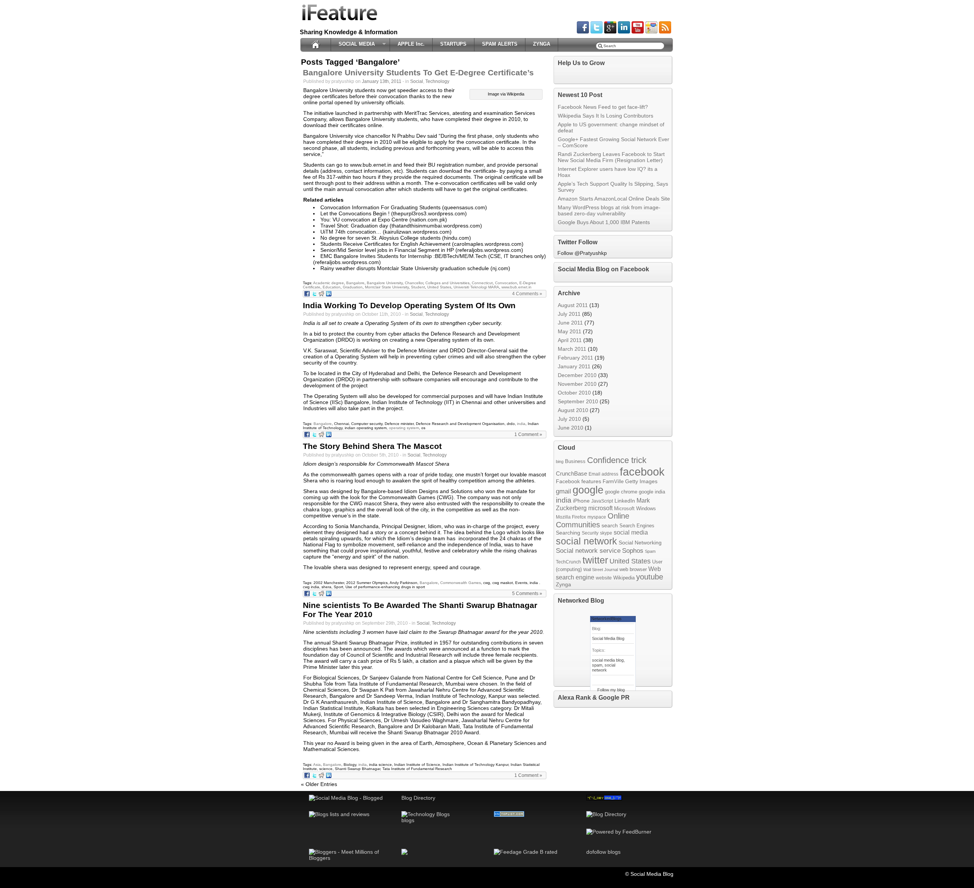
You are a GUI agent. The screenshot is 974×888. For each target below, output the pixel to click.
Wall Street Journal (600, 569)
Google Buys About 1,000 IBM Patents (604, 222)
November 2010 (577, 384)
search (610, 525)
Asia (317, 764)
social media (631, 532)
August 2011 (573, 305)
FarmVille (613, 481)
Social (416, 81)
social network (586, 541)
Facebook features (578, 481)
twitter (595, 560)
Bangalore (355, 283)
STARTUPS (453, 44)
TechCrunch (568, 561)
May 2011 (569, 331)
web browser (633, 569)
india (521, 424)
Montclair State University (387, 287)
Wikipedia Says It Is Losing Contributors (605, 116)
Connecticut (482, 283)
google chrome (621, 492)
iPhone (581, 501)
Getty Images (641, 481)
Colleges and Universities (447, 283)
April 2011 (570, 340)
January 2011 (574, 366)
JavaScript (602, 500)
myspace (596, 516)
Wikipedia (624, 578)
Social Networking (640, 542)
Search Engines (636, 525)
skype (606, 533)
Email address (603, 473)
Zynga (563, 584)
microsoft (600, 507)
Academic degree (328, 283)
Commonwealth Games (460, 583)
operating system (404, 428)
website (604, 577)
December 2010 (577, 375)
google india (652, 492)
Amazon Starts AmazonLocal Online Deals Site (614, 199)
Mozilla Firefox (571, 517)
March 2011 (572, 349)
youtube (649, 577)
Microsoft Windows (635, 508)
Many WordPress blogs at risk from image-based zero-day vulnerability (609, 210)
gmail (563, 491)
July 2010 (569, 419)
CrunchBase (571, 473)
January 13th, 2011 (381, 81)
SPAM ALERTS (499, 44)
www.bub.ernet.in (516, 287)
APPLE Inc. (411, 44)
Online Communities (592, 520)
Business (575, 461)
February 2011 (575, 358)
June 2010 (570, 428)
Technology (437, 81)
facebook (642, 471)
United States (439, 287)
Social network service (588, 550)
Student (418, 287)
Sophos (632, 550)
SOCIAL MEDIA (355, 44)
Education (332, 287)
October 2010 (574, 393)
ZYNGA (541, 44)
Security (590, 533)
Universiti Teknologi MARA (476, 287)
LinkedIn (624, 501)
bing (559, 461)
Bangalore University (385, 283)
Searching (568, 533)
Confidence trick (616, 460)
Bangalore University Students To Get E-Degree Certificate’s (418, 72)
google (588, 490)
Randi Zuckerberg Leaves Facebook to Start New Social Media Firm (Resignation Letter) (611, 157)
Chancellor (414, 283)
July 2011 (569, 314)
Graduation (353, 287)
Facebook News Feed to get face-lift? (603, 107)
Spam (650, 551)
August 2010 (573, 410)
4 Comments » (527, 293)
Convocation (506, 283)
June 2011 (570, 323)
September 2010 (578, 401)
